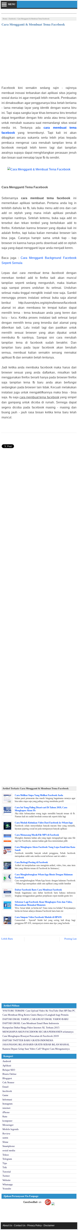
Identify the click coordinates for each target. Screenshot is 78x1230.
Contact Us (19, 1225)
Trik (4, 1167)
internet (6, 1108)
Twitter (6, 1175)
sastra (5, 1137)
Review (6, 1133)
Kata (4, 1116)
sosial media (8, 1150)
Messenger (7, 1124)
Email (5, 1086)
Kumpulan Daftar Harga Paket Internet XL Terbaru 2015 (30, 1027)
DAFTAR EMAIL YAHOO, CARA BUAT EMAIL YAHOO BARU (35, 1019)
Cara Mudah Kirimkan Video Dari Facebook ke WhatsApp (44, 822)
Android (6, 1061)
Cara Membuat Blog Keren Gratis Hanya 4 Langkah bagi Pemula (35, 1014)
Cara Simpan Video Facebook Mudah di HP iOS (38, 917)
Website (6, 1180)
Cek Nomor (8, 1082)
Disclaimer (49, 1225)
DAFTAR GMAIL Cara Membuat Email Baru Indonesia (30, 1023)
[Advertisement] (39, 57)
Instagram (7, 1103)
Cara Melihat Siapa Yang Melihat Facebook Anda (39, 795)
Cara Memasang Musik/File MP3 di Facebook (37, 835)
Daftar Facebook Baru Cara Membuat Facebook (38, 889)
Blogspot (7, 1078)
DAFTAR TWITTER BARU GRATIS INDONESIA (27, 1040)
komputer (7, 1120)
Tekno (5, 1154)
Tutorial (6, 1171)
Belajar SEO (8, 1069)
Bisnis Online (9, 1074)
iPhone (6, 1112)
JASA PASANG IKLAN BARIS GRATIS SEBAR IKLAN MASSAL (35, 1044)
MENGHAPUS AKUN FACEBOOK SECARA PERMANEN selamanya (37, 1031)
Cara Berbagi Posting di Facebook (31, 862)
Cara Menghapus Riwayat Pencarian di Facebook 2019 (30, 1036)
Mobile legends (10, 1129)
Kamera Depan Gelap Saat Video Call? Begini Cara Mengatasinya (36, 1048)
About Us (7, 1225)
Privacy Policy (34, 1225)
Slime (5, 1142)
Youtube (6, 1188)
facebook (12, 19)
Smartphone (8, 1146)
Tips (4, 1163)
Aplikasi (6, 1065)
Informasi (7, 1099)
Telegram (7, 1158)
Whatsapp (7, 1184)
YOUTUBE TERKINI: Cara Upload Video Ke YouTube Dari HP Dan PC (38, 1010)
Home (5, 19)
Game (5, 1095)
